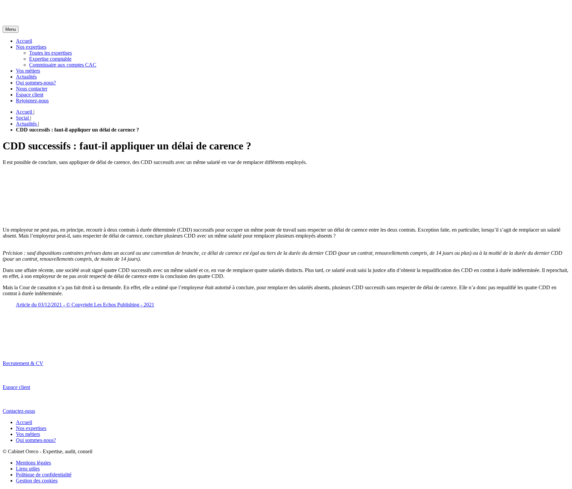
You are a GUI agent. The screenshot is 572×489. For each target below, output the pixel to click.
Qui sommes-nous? (36, 82)
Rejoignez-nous (32, 100)
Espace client (29, 94)
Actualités (26, 77)
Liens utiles (28, 468)
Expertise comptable (50, 59)
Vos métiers (28, 71)
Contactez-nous (19, 411)
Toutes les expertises (50, 53)
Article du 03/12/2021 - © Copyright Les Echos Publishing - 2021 (85, 304)
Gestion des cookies (37, 480)
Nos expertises (31, 47)
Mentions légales (33, 462)
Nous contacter (31, 88)
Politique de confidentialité (44, 474)
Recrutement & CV (23, 363)
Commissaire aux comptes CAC (62, 65)
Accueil (24, 41)
